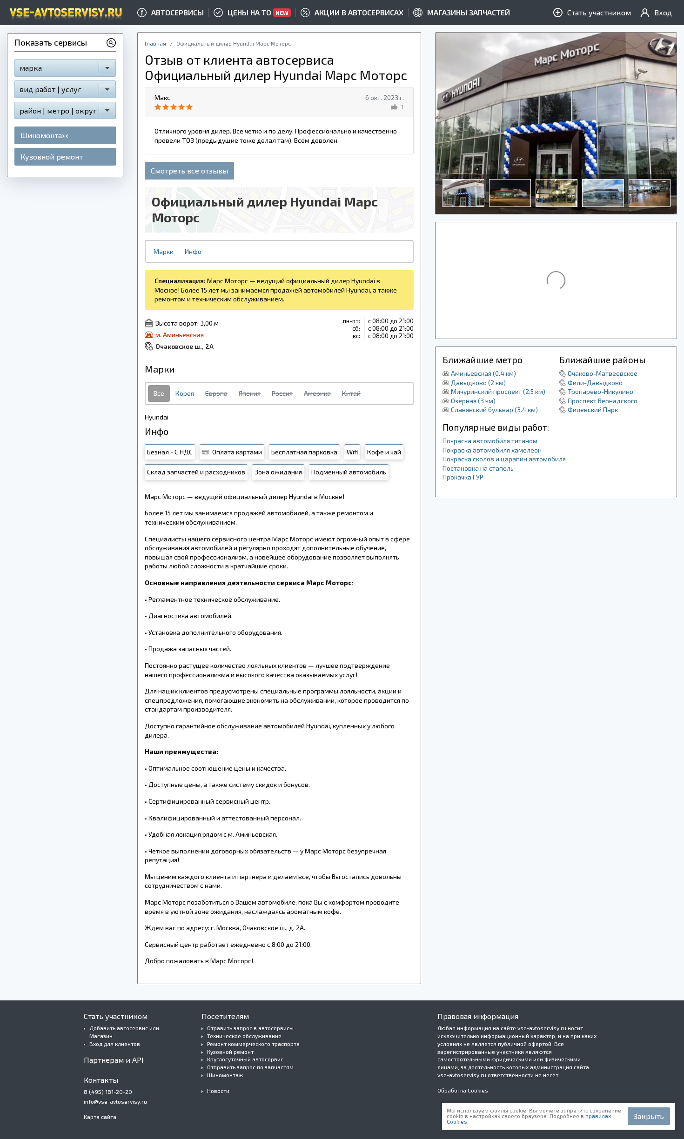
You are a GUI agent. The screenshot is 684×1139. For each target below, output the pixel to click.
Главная (155, 43)
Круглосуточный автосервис (245, 1059)
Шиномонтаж (44, 135)
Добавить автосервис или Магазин (124, 1032)
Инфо (193, 251)
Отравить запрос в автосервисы (250, 1028)
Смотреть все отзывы (189, 170)
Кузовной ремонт (51, 156)
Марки (164, 251)
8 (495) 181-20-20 (108, 1091)
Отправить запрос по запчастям (250, 1067)
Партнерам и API (114, 1059)
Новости (218, 1090)
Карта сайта (100, 1116)
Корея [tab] (184, 393)
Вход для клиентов (114, 1043)
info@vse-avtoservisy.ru (115, 1101)
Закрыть (649, 1116)
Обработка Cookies (462, 1090)
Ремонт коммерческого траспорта (253, 1043)
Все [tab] (159, 393)
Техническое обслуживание (244, 1035)
